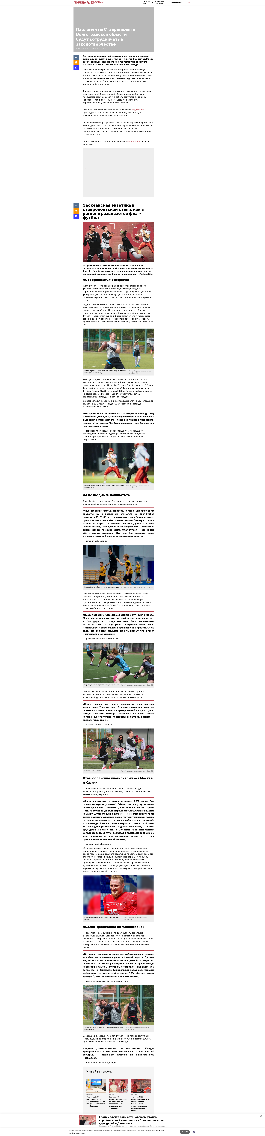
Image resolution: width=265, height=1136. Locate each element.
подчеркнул (138, 109)
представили (134, 141)
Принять (185, 1132)
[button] (87, 1120)
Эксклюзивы (176, 2)
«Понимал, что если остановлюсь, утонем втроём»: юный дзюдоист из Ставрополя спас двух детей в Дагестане (131, 1120)
